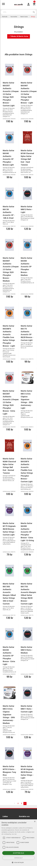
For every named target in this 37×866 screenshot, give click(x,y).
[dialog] (18, 842)
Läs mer (14, 834)
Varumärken (13, 16)
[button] (18, 862)
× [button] (34, 821)
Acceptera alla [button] (18, 853)
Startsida (4, 16)
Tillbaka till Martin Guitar (19, 36)
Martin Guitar (24, 16)
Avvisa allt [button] (18, 858)
